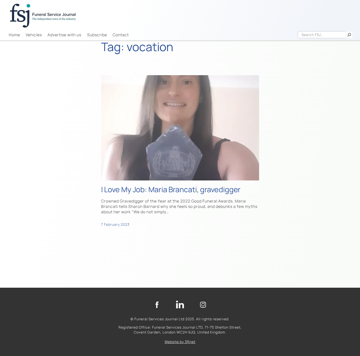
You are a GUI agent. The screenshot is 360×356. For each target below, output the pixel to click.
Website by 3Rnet (180, 341)
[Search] (349, 35)
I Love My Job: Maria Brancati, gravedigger (171, 189)
